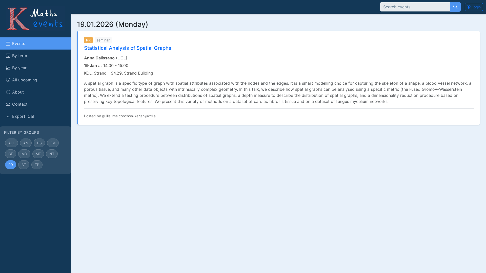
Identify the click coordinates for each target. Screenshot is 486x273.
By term (19, 55)
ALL (11, 143)
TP (37, 165)
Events (18, 43)
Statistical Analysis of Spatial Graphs (127, 48)
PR (10, 165)
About (18, 92)
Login (476, 7)
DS (39, 143)
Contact (20, 104)
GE (10, 154)
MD (24, 154)
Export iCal (23, 116)
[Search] (455, 7)
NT (51, 154)
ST (24, 165)
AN (25, 143)
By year (19, 67)
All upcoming (24, 79)
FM (52, 143)
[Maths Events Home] (35, 18)
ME (38, 154)
